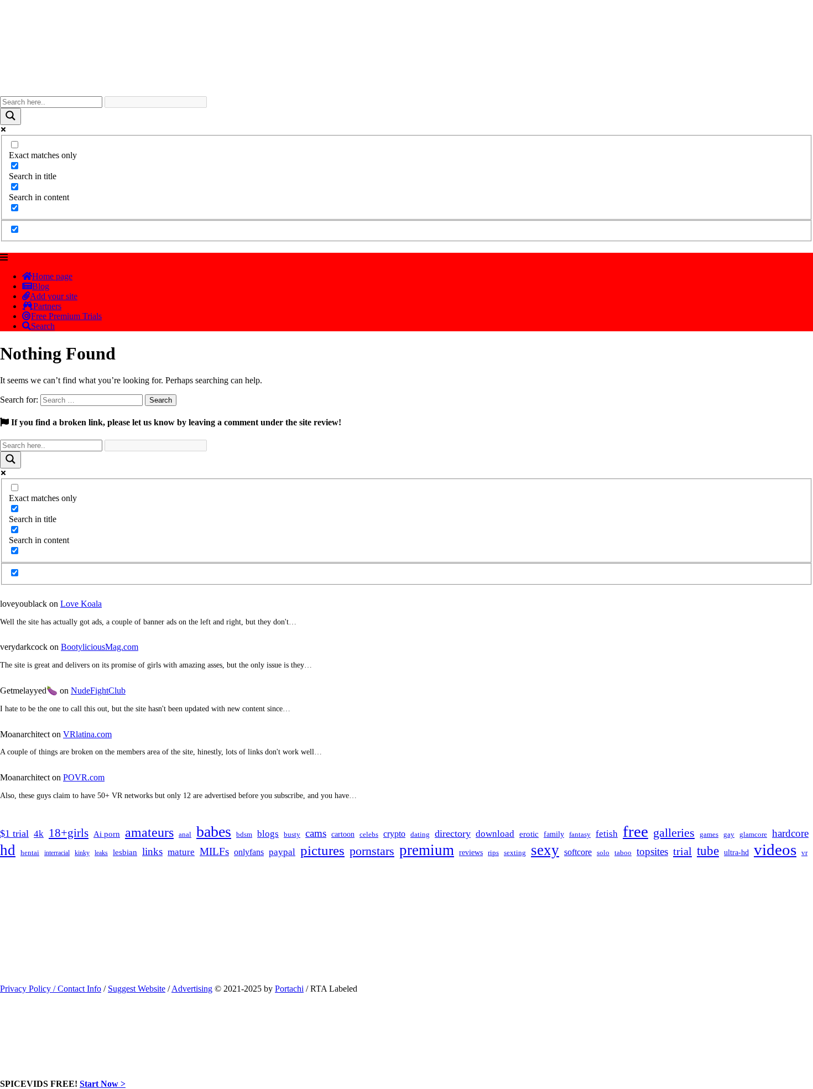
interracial (57, 853)
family (554, 834)
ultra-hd (736, 852)
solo (603, 853)
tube (708, 851)
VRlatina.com (87, 734)
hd (7, 850)
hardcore (790, 833)
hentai (29, 853)
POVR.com (84, 777)
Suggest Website (136, 988)
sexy (545, 850)
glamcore (753, 834)
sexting (515, 853)
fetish (607, 834)
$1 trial (14, 833)
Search (43, 326)
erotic (529, 834)
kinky (82, 853)
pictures (322, 850)
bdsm (244, 834)
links (152, 851)
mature (181, 852)
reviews (471, 852)
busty (292, 834)
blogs (268, 834)
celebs (368, 834)
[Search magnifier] (10, 116)
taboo (623, 852)
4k (39, 834)
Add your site (53, 296)
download (495, 834)
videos (775, 849)
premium (426, 850)
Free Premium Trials (66, 316)
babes (213, 831)
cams (315, 833)
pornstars (372, 851)
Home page (52, 276)
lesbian (125, 852)
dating (420, 834)
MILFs (214, 851)
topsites (652, 851)
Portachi (289, 988)
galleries (674, 833)
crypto (394, 833)
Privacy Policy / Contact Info (50, 988)
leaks (101, 853)
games (709, 834)
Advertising (191, 988)
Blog (40, 286)
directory (453, 833)
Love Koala (81, 603)
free (635, 831)
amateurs (149, 832)
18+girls (68, 833)
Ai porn (106, 834)
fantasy (580, 834)
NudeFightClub (98, 690)
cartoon (343, 834)
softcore (578, 852)
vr (804, 853)
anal (185, 834)
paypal (282, 852)
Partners (47, 306)
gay (728, 834)
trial (682, 851)
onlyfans (249, 852)
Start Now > (103, 1083)
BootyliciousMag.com (99, 647)
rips (493, 853)
